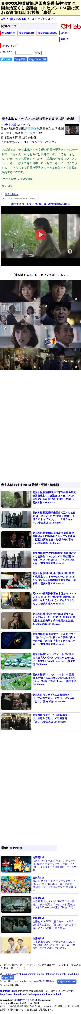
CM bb (64, 32)
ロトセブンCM (40, 18)
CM (3, 18)
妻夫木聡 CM (18, 18)
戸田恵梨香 (32, 128)
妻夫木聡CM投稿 (47, 32)
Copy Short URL (38, 59)
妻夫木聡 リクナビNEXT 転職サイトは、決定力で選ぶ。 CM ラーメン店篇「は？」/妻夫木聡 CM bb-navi (53, 698)
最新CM (64, 39)
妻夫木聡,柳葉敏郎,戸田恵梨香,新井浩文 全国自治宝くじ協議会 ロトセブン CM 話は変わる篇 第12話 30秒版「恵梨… (40, 8)
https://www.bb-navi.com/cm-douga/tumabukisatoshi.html (30, 994)
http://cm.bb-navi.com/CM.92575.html (34, 981)
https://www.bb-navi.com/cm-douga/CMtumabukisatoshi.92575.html (42, 974)
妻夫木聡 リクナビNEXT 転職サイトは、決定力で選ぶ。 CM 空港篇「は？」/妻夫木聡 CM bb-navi (52, 718)
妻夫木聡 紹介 (26, 32)
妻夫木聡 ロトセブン (18, 124)
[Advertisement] (40, 90)
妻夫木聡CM (8, 32)
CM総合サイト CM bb (25, 999)
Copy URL (20, 59)
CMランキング (10, 45)
